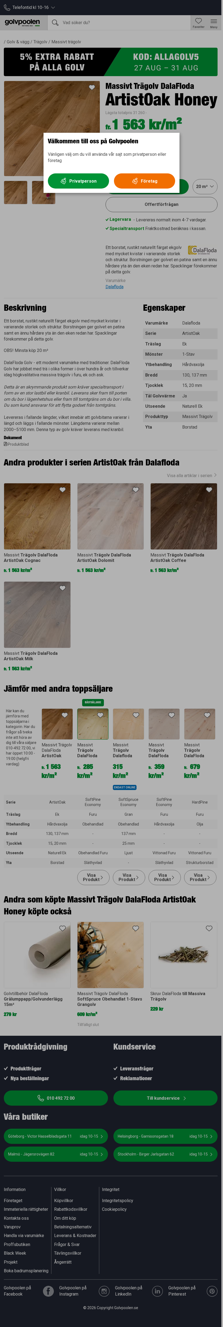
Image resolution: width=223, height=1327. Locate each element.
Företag (149, 181)
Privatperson (83, 181)
